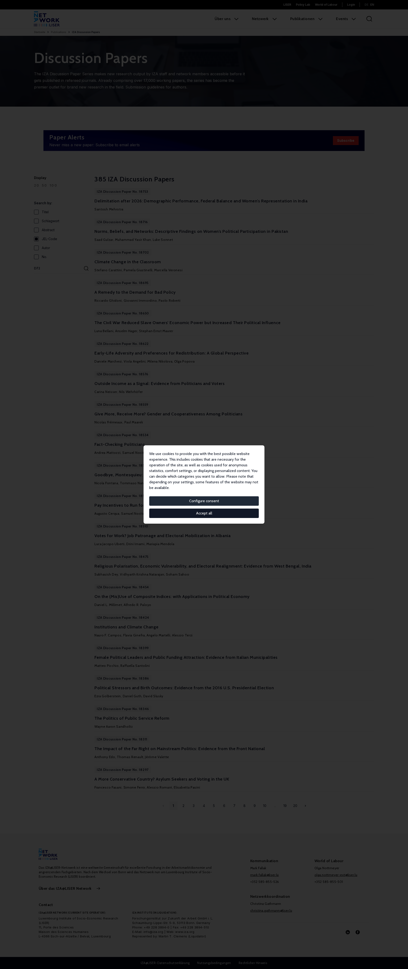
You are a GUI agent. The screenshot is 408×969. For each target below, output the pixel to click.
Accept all (204, 513)
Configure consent (204, 501)
